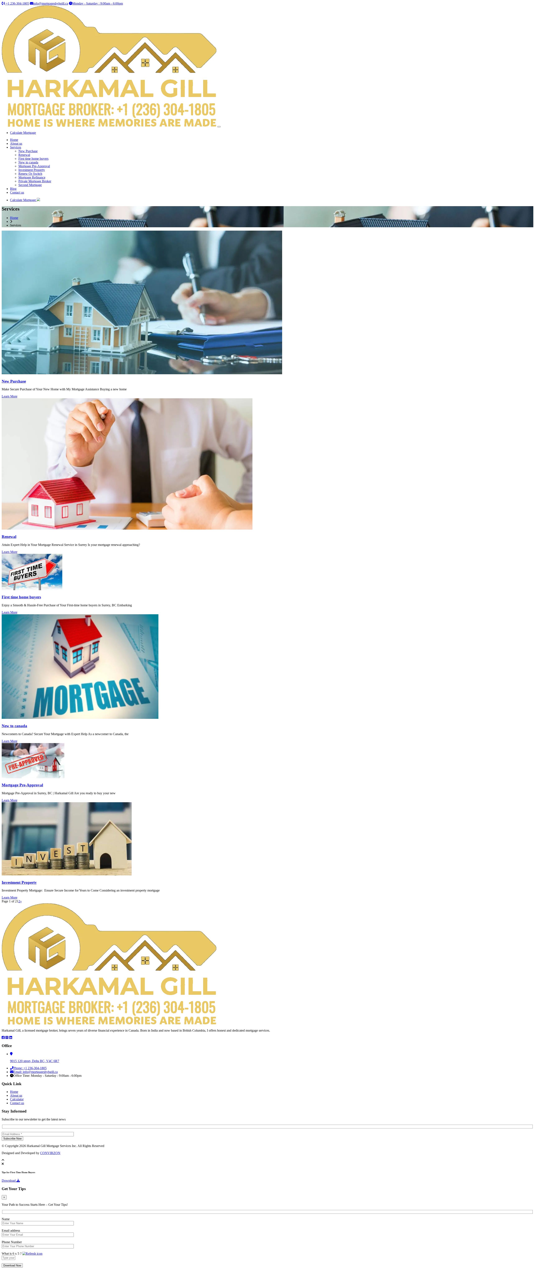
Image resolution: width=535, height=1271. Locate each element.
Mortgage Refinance (31, 177)
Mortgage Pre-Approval (34, 166)
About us (16, 143)
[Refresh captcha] (32, 1253)
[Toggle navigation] (219, 126)
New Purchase (28, 151)
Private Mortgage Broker (34, 181)
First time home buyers (33, 158)
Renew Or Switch (30, 173)
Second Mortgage (30, 185)
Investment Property (31, 170)
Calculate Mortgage (23, 132)
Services (15, 147)
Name (6, 1219)
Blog (13, 188)
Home (14, 140)
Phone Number (12, 1242)
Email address (11, 1230)
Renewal (24, 155)
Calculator (17, 1099)
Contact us (17, 192)
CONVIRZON (50, 1153)
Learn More (9, 396)
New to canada (28, 162)
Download (9, 1180)
